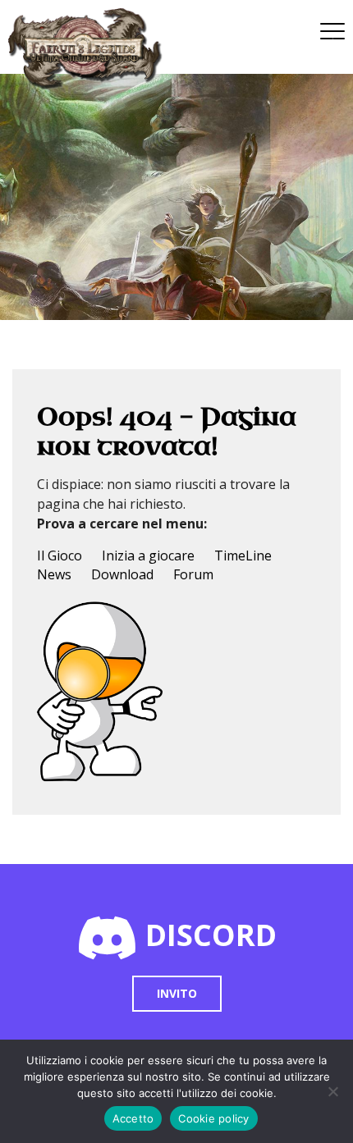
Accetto (133, 1118)
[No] (332, 1091)
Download (122, 574)
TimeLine (243, 555)
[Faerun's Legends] (93, 49)
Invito (177, 993)
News (54, 574)
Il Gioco (59, 555)
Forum (193, 574)
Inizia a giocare (148, 555)
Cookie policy (213, 1118)
